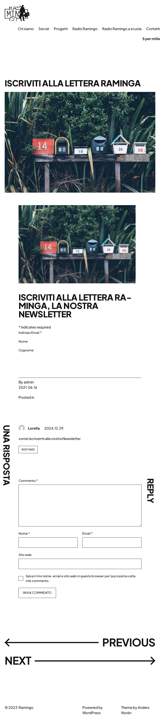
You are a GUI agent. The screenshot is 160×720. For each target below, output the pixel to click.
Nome (23, 341)
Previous (128, 642)
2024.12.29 (53, 428)
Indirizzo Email (30, 332)
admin (29, 382)
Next (18, 660)
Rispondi (28, 449)
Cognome (26, 350)
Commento (28, 481)
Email (87, 533)
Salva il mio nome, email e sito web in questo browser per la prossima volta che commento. (80, 578)
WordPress (91, 712)
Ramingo (26, 707)
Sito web (25, 555)
